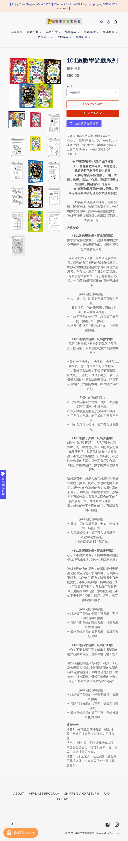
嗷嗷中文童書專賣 (85, 833)
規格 (69, 86)
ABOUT (18, 794)
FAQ (107, 794)
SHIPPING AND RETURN (81, 794)
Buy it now (93, 113)
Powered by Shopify (107, 833)
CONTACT (64, 799)
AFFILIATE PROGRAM (44, 794)
